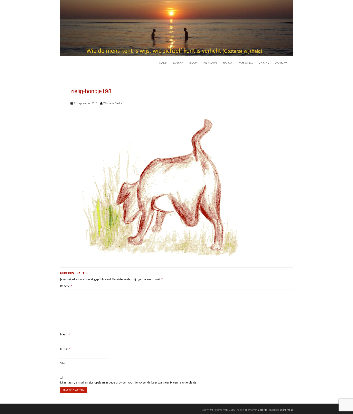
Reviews (227, 63)
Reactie (66, 286)
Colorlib (262, 410)
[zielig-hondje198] (176, 187)
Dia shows (210, 63)
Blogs (193, 63)
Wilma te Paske (112, 103)
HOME (162, 63)
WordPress (286, 410)
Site (62, 363)
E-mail (65, 349)
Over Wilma (245, 63)
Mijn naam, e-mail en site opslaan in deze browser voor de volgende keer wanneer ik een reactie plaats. (128, 382)
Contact (281, 63)
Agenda (264, 63)
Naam (65, 334)
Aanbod (178, 63)
